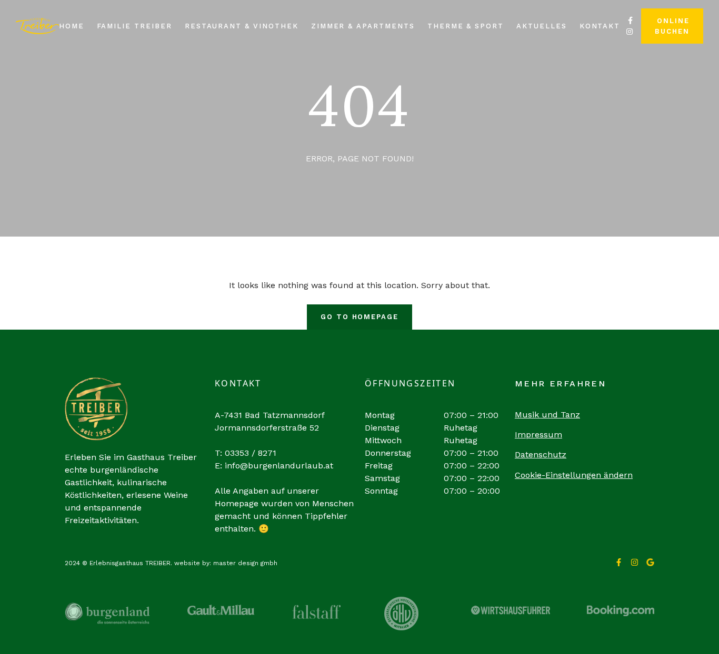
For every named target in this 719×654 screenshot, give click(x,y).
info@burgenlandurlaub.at (279, 466)
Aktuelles (541, 26)
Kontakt (600, 26)
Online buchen (672, 26)
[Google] (650, 562)
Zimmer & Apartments (363, 26)
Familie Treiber (134, 26)
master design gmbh (245, 563)
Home (71, 26)
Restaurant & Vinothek (241, 26)
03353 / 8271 (250, 453)
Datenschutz (540, 454)
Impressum (538, 435)
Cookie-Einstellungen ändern (574, 475)
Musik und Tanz (547, 415)
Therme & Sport (465, 26)
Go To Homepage (359, 317)
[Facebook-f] (619, 562)
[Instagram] (634, 562)
